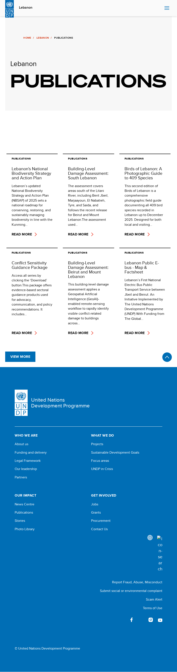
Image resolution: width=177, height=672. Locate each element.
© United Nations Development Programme (47, 648)
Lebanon (25, 7)
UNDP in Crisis (102, 469)
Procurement (101, 520)
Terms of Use (152, 608)
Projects (97, 444)
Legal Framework (28, 460)
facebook (132, 620)
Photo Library (25, 529)
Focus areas (100, 460)
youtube (160, 620)
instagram (151, 620)
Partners (21, 477)
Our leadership (26, 469)
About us (21, 444)
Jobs (94, 504)
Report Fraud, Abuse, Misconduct (137, 582)
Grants (96, 512)
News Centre (24, 504)
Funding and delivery (31, 452)
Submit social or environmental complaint (131, 590)
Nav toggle (166, 8)
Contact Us (99, 529)
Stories (20, 520)
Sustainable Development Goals (115, 452)
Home (27, 37)
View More (20, 356)
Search (160, 8)
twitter (141, 620)
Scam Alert (154, 599)
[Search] (159, 554)
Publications (24, 512)
